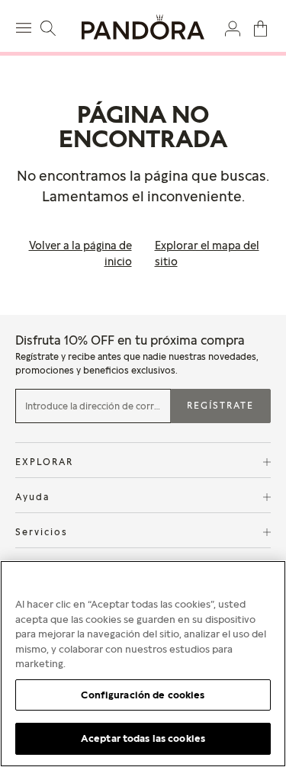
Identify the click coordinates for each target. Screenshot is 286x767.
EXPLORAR (44, 461)
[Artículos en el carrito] (260, 27)
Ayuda (32, 496)
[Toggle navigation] (25, 26)
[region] (143, 663)
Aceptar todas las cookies (143, 738)
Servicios (41, 532)
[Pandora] (143, 27)
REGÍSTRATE (220, 405)
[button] (232, 27)
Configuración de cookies (142, 694)
